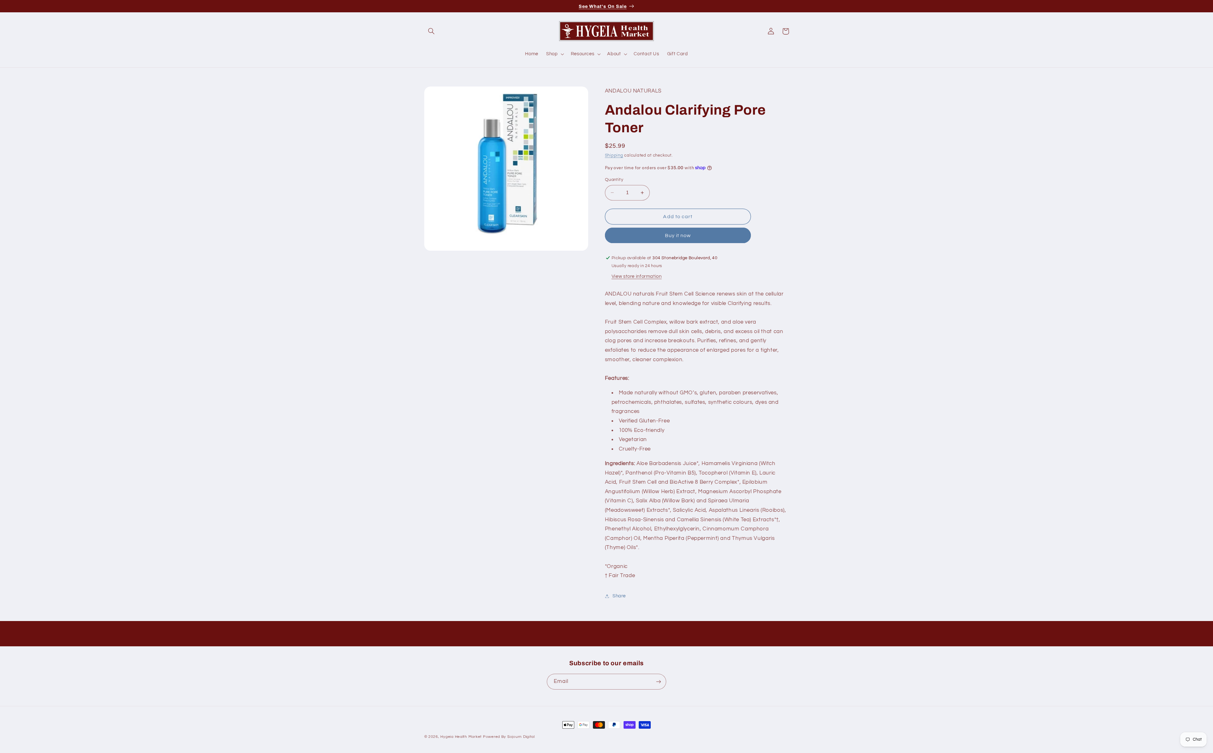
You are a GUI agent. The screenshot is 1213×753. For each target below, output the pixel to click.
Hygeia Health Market (461, 736)
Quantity (614, 179)
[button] (431, 31)
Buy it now (678, 235)
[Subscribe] (658, 681)
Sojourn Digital (521, 736)
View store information (637, 276)
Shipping (614, 155)
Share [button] (619, 596)
